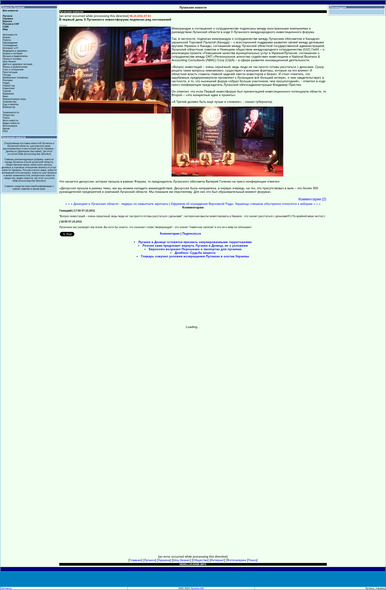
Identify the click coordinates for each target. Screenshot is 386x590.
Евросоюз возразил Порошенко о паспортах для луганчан (195, 249)
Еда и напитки (11, 104)
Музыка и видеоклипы (15, 56)
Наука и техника (12, 58)
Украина (8, 18)
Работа (7, 40)
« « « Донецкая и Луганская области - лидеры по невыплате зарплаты (116, 204)
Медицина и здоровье (15, 50)
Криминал (8, 93)
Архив (6, 128)
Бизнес (7, 37)
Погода (7, 74)
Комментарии (170, 233)
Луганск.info (197, 588)
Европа (7, 21)
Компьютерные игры (14, 99)
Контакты (6, 588)
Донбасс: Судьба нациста (195, 252)
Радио (6, 83)
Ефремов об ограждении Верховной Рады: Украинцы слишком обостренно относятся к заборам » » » (246, 204)
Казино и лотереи (12, 53)
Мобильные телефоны (15, 77)
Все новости (10, 10)
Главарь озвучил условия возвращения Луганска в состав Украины (195, 256)
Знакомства (9, 101)
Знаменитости (11, 112)
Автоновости (10, 34)
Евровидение (10, 42)
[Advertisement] (155, 293)
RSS (5, 131)
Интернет (217, 560)
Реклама (8, 80)
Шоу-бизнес (9, 61)
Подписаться (191, 233)
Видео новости (11, 123)
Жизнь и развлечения (15, 66)
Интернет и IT (10, 48)
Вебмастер (9, 107)
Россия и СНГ (11, 24)
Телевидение (10, 45)
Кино (5, 96)
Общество (9, 115)
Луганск (8, 16)
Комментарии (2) (312, 199)
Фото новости (10, 120)
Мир (5, 29)
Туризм (7, 91)
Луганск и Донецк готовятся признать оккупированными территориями (195, 242)
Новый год (9, 85)
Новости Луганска (13, 7)
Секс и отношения (13, 69)
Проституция (10, 72)
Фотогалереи (10, 125)
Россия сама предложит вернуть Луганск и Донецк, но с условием (195, 245)
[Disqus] (193, 384)
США (6, 26)
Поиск (6, 117)
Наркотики (9, 88)
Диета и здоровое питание (17, 64)
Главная (135, 560)
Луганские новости (14, 137)
